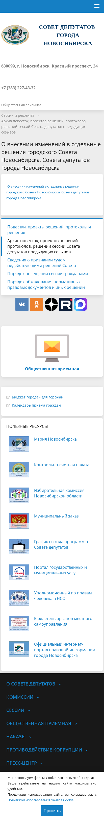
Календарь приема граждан (36, 405)
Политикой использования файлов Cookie (40, 800)
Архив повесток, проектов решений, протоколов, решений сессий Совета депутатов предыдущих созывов (43, 127)
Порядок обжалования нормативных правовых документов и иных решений (46, 284)
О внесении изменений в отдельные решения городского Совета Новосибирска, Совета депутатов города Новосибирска (47, 192)
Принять (52, 810)
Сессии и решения (17, 115)
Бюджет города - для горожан (37, 397)
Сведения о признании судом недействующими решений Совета (41, 262)
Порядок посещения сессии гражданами (47, 273)
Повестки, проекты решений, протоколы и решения (49, 229)
